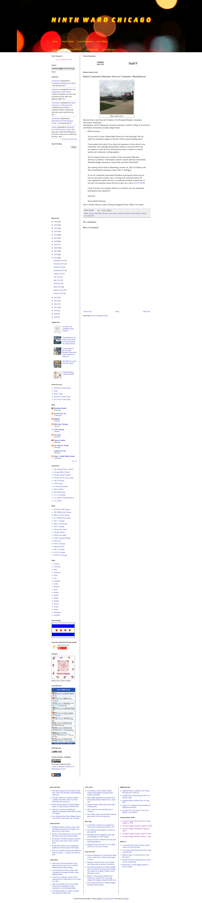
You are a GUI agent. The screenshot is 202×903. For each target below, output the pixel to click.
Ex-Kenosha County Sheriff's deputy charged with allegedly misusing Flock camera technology (100, 793)
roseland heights (135, 213)
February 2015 (59, 290)
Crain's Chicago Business (62, 538)
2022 (56, 235)
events (110, 213)
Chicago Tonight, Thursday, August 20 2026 (137, 826)
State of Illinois (59, 489)
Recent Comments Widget (71, 139)
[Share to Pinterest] (110, 210)
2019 (56, 244)
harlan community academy (121, 213)
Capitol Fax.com (60, 451)
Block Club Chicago (60, 524)
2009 (56, 314)
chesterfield (97, 213)
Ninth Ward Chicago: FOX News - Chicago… (62, 741)
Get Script (56, 743)
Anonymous (56, 81)
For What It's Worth (61, 445)
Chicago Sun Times (60, 529)
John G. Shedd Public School (64, 456)
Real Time (62, 743)
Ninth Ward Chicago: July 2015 (64, 694)
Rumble (56, 601)
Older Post (146, 311)
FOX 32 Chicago (59, 544)
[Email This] (102, 210)
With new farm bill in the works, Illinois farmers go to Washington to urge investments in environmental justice (65, 886)
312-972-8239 (139, 183)
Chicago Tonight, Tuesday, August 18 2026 (136, 833)
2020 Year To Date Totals (62, 388)
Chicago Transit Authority (62, 475)
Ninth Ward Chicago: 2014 (59, 719)
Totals (56, 391)
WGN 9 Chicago (59, 552)
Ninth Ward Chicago (62, 709)
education (105, 213)
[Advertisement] (116, 292)
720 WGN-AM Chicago (62, 509)
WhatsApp (57, 612)
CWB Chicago (59, 429)
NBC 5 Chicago (59, 549)
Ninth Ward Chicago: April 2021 (64, 714)
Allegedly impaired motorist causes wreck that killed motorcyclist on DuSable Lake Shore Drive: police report (66, 829)
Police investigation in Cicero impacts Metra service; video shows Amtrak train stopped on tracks (101, 857)
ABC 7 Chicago (59, 521)
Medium (56, 587)
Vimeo (56, 609)
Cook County (58, 483)
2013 (56, 301)
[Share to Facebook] (108, 210)
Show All (74, 461)
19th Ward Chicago (61, 424)
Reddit (56, 598)
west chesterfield (89, 216)
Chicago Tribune (59, 532)
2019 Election (92, 49)
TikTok (56, 604)
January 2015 (58, 293)
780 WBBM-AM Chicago (62, 512)
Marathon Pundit (60, 408)
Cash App (57, 567)
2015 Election (75, 49)
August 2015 (58, 274)
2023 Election (108, 49)
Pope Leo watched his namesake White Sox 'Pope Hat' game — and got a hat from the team (66, 852)
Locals (56, 584)
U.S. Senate (58, 501)
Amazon (56, 564)
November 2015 (59, 264)
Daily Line (57, 541)
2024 (56, 228)
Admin (54, 127)
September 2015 (59, 270)
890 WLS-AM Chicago (61, 515)
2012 (56, 304)
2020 (56, 241)
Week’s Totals (58, 394)
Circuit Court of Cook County (64, 478)
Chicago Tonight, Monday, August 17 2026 (136, 836)
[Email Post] (98, 210)
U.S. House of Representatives (64, 498)
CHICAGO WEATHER (116, 63)
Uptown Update (59, 440)
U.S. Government (59, 495)
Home (55, 41)
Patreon (56, 592)
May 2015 (57, 280)
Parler (56, 589)
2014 (56, 297)
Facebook (57, 572)
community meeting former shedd (63, 83)
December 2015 (59, 260)
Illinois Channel (59, 546)
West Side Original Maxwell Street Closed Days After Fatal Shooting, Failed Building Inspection (66, 793)
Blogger (125, 899)
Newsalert (57, 435)
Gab (55, 578)
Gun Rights (102, 41)
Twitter (56, 607)
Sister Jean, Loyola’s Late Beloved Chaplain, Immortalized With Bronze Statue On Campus (66, 811)
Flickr (56, 575)
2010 (56, 310)
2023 (56, 231)
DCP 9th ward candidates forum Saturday (68, 329)
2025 (56, 225)
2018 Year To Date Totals (62, 397)
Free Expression (85, 41)
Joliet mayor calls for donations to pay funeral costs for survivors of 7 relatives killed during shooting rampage (65, 865)
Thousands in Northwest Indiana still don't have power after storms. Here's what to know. (66, 841)
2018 (56, 248)
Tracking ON (69, 743)
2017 (56, 251)
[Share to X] (106, 210)
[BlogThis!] (104, 210)
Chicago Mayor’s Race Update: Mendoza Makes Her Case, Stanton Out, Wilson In (69, 352)
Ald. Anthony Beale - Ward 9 (63, 469)
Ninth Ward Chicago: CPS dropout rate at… (62, 729)
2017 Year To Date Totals (62, 399)
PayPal (56, 595)
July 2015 (57, 277)
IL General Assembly (61, 486)
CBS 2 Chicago (59, 526)
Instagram (57, 581)
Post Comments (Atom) (100, 316)
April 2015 (57, 283)
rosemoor (143, 213)
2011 (56, 307)
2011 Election (58, 49)
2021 (56, 238)
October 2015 (58, 267)
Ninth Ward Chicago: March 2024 (61, 699)
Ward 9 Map (67, 41)
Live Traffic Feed (63, 690)
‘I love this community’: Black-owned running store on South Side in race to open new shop (66, 879)
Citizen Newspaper (60, 535)
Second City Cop (60, 413)
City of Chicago (59, 481)
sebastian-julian (109, 899)
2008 (56, 317)
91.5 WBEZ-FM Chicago (62, 518)
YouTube (57, 615)
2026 (56, 222)
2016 (56, 254)
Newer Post (87, 311)
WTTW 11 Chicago (60, 555)
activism (91, 213)
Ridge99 (57, 419)
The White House (59, 492)
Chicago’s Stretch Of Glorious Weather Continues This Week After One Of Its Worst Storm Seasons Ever (65, 800)
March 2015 (58, 287)
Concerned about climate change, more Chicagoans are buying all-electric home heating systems (65, 872)
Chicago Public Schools (62, 472)
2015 (56, 258)
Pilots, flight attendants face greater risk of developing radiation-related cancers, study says (101, 800)
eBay (55, 569)
